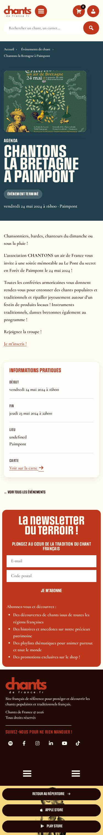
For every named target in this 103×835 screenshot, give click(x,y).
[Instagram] (37, 743)
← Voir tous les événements (25, 492)
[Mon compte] (93, 11)
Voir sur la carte (26, 468)
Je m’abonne (51, 590)
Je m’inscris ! (15, 344)
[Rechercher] (91, 27)
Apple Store (54, 810)
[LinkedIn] (51, 743)
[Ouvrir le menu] (41, 11)
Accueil (9, 49)
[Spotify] (10, 743)
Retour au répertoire (48, 794)
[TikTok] (78, 743)
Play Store (55, 826)
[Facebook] (24, 743)
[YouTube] (64, 743)
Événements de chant (35, 49)
